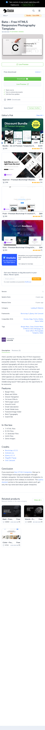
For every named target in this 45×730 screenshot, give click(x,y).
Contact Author (34, 108)
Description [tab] (6, 350)
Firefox (35, 319)
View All (39, 115)
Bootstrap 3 (25, 314)
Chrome (26, 319)
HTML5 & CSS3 (28, 329)
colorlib (10, 340)
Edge (31, 319)
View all (37, 500)
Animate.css (9, 453)
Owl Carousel (10, 460)
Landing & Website (37, 308)
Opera (37, 321)
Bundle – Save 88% (32, 16)
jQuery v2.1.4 (10, 455)
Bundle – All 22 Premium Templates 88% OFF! (21, 146)
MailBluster (28, 282)
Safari (41, 321)
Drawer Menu (38, 327)
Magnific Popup (10, 458)
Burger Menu (25, 327)
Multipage (37, 329)
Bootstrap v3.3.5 (11, 450)
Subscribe (36, 279)
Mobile (41, 319)
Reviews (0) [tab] (16, 350)
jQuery (32, 314)
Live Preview (23, 64)
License (37, 72)
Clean (32, 327)
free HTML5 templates (23, 472)
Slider (41, 333)
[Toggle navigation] (39, 10)
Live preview (36, 141)
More (5, 16)
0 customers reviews (17, 31)
